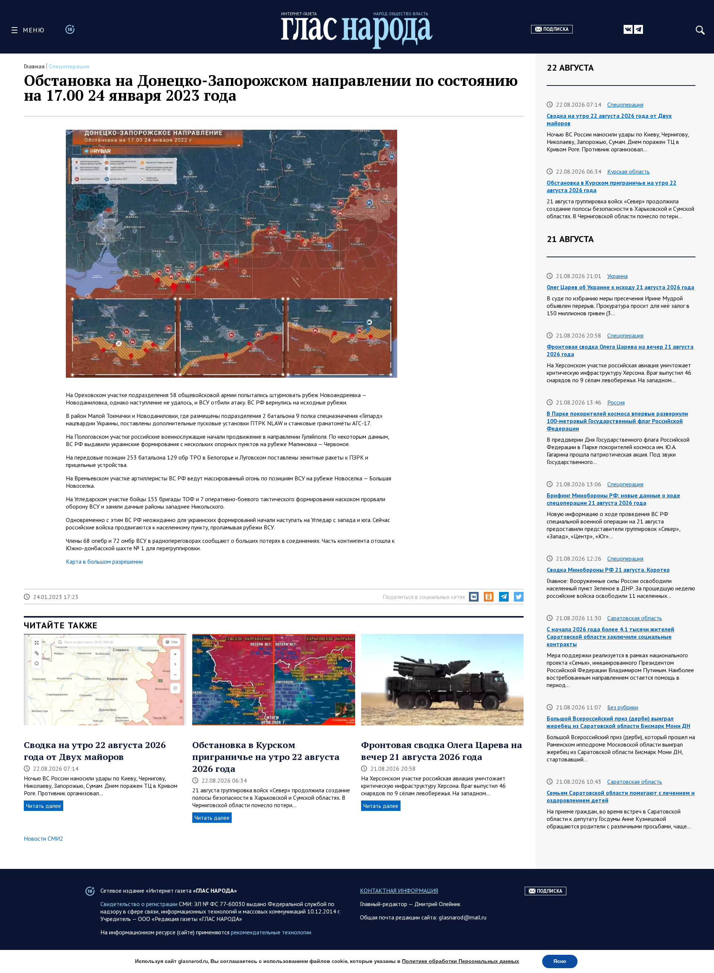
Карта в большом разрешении (104, 561)
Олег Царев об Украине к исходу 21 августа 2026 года (620, 287)
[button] (474, 597)
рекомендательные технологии (271, 932)
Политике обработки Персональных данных (460, 961)
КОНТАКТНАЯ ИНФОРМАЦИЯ (399, 890)
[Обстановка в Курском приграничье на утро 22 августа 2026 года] (273, 680)
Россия (616, 402)
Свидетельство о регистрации (138, 904)
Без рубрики (622, 707)
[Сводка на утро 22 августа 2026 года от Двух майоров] (105, 680)
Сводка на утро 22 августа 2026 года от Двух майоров (95, 751)
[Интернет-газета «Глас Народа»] (357, 33)
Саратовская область (634, 618)
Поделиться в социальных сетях (424, 596)
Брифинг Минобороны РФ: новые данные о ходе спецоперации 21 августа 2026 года (613, 499)
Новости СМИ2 (43, 838)
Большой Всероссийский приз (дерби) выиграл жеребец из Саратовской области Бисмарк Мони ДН (618, 722)
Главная (34, 66)
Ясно (559, 961)
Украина (617, 276)
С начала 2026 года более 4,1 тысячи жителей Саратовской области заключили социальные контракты (610, 636)
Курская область (628, 171)
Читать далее (43, 805)
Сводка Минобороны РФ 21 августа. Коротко (608, 569)
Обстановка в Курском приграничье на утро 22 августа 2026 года (266, 756)
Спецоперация (69, 66)
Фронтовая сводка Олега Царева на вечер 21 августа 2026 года (441, 751)
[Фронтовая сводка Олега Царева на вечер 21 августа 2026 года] (442, 680)
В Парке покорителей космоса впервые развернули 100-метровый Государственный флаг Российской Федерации (617, 421)
